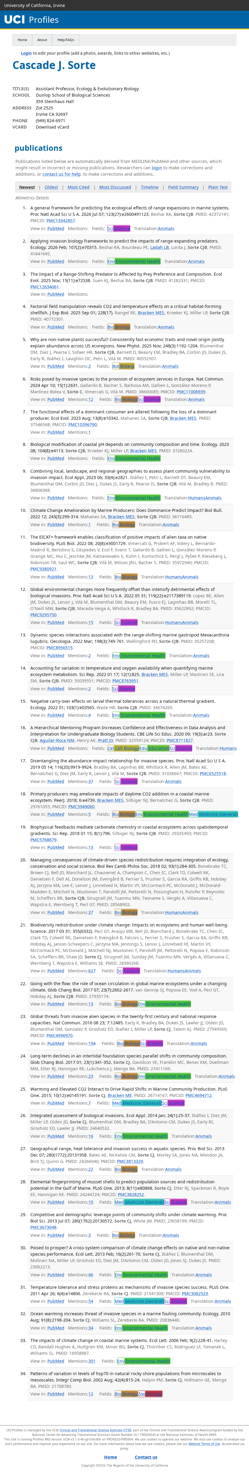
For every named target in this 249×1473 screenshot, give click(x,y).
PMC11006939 (191, 392)
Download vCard (52, 127)
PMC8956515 (59, 647)
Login (26, 53)
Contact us (146, 1457)
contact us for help (62, 174)
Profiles (43, 19)
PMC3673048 (43, 1227)
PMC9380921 (43, 569)
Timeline (150, 187)
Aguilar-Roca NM (57, 740)
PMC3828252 (131, 1194)
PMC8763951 (125, 681)
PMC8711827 (180, 740)
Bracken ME (120, 1095)
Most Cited (79, 187)
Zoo (150, 1394)
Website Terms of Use (204, 1444)
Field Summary (183, 187)
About (42, 39)
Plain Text (218, 187)
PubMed (55, 228)
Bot (123, 366)
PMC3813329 (130, 1161)
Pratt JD (105, 740)
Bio (118, 327)
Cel (123, 748)
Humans (196, 498)
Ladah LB (159, 247)
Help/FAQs (65, 39)
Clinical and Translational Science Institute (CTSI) (95, 1430)
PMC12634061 (44, 287)
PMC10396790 (82, 424)
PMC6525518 (213, 773)
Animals (166, 228)
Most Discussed (115, 187)
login (157, 168)
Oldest (51, 187)
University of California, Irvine (34, 5)
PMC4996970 (59, 1035)
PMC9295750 (43, 615)
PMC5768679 (43, 840)
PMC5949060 (81, 806)
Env (133, 261)
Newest (27, 187)
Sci (118, 228)
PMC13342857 (60, 220)
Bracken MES (151, 313)
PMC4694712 (199, 1095)
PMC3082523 (195, 1293)
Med (213, 814)
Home (22, 39)
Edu (154, 748)
